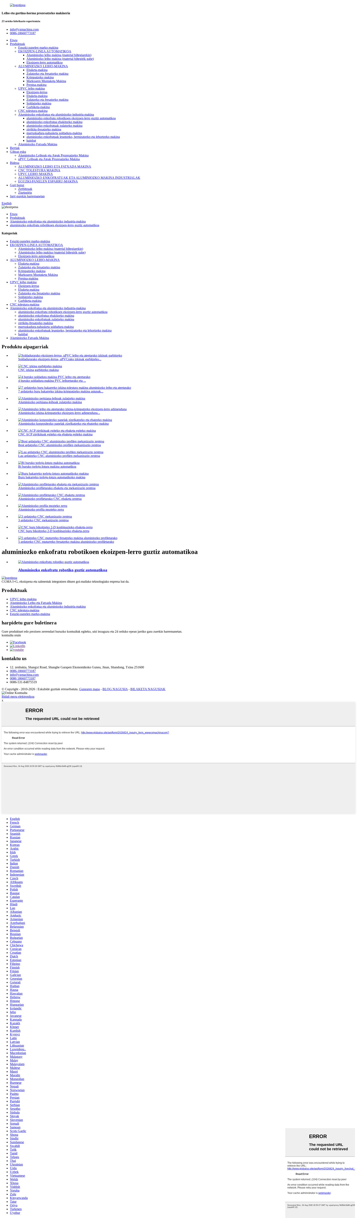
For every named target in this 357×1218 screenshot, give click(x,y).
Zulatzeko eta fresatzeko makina (47, 73)
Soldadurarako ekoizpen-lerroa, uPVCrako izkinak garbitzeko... (59, 359)
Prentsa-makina (36, 85)
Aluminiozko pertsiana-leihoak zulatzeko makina (50, 402)
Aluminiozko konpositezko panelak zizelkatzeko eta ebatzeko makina (63, 423)
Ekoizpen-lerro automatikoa (44, 62)
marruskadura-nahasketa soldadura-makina (54, 133)
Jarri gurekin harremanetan (27, 196)
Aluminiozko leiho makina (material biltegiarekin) (58, 55)
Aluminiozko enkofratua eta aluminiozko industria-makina (56, 114)
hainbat (31, 140)
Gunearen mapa (89, 689)
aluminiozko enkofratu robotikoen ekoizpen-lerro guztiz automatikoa (71, 118)
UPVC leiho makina (31, 88)
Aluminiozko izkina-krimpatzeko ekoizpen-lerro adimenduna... (59, 413)
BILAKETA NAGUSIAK (147, 689)
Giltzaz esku (18, 151)
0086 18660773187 (23, 678)
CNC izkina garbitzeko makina (38, 370)
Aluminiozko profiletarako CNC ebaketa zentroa (50, 498)
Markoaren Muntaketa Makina (46, 81)
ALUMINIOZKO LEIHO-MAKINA (43, 66)
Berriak (15, 148)
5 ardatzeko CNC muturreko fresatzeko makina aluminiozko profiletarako (66, 541)
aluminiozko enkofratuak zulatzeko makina (54, 125)
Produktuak (17, 44)
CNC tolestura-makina (33, 111)
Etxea (13, 40)
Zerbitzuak (25, 189)
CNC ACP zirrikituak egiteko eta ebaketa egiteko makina (55, 434)
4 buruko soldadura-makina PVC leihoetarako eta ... (52, 380)
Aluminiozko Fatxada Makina (37, 144)
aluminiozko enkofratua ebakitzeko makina (54, 122)
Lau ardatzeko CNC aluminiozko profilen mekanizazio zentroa (59, 456)
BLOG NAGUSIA (115, 689)
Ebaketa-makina (37, 70)
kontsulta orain (11, 635)
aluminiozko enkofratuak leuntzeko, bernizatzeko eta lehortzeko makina (73, 137)
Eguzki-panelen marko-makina (38, 47)
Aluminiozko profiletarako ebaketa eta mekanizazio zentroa (56, 488)
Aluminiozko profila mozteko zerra (41, 509)
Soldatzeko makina (38, 103)
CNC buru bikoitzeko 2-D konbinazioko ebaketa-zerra (53, 531)
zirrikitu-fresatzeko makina (43, 129)
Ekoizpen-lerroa (36, 92)
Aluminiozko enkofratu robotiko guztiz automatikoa (62, 570)
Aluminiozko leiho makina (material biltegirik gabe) (60, 58)
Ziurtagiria (25, 192)
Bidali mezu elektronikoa (18, 696)
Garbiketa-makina (38, 107)
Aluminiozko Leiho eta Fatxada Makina (36, 603)
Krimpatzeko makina (40, 77)
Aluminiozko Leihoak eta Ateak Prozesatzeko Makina (53, 155)
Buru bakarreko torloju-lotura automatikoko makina (51, 477)
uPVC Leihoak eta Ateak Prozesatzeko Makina (49, 159)
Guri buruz (17, 185)
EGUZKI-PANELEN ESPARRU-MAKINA (48, 181)
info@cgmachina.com (24, 674)
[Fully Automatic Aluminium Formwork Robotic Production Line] (53, 562)
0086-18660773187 (23, 671)
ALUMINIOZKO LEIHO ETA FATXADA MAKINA (54, 166)
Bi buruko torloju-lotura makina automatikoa (47, 466)
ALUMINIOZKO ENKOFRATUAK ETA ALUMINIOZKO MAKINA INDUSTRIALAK (79, 177)
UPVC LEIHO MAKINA (35, 174)
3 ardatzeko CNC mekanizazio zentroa (43, 520)
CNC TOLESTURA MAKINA (39, 170)
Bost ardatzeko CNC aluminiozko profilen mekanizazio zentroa (59, 445)
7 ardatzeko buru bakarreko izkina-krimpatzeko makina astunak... (60, 391)
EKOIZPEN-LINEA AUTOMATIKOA (44, 51)
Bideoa (14, 163)
